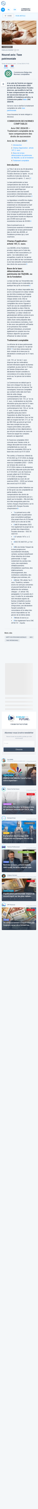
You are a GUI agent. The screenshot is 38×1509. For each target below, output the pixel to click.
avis (25, 99)
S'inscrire (19, 749)
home (9, 16)
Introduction (17, 145)
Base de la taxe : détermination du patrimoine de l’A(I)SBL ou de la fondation (22, 155)
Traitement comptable (21, 161)
